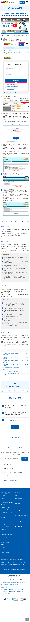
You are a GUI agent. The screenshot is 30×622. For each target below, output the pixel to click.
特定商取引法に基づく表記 (6, 559)
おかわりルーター (4, 539)
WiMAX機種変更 (18, 503)
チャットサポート (4, 547)
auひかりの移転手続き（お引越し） (21, 515)
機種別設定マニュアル (19, 495)
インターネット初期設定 (5, 526)
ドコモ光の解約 (3, 529)
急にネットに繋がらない (5, 542)
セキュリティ (14, 562)
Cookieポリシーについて (22, 562)
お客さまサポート (4, 495)
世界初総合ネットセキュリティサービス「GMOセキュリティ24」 (13, 582)
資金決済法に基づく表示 (18, 559)
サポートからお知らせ (5, 552)
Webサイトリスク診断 (14, 584)
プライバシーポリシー (5, 562)
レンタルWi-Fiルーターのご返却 (6, 512)
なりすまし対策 (20, 591)
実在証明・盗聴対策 (4, 587)
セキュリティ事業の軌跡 (5, 593)
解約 (1, 514)
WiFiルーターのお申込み (5, 509)
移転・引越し (3, 517)
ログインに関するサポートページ (20, 52)
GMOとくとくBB (5, 493)
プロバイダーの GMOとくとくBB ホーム (9, 557)
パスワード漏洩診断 (4, 584)
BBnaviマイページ (7, 50)
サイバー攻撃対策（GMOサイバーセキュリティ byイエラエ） (12, 589)
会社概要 (15, 564)
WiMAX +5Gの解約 (18, 500)
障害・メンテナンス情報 (5, 549)
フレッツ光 (18, 522)
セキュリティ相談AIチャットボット (7, 586)
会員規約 (10, 564)
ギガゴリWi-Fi (19, 526)
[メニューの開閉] (27, 2)
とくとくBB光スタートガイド (6, 507)
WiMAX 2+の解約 (18, 498)
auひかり (17, 510)
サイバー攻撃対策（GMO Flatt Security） (8, 591)
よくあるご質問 (11, 480)
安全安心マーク (4, 564)
